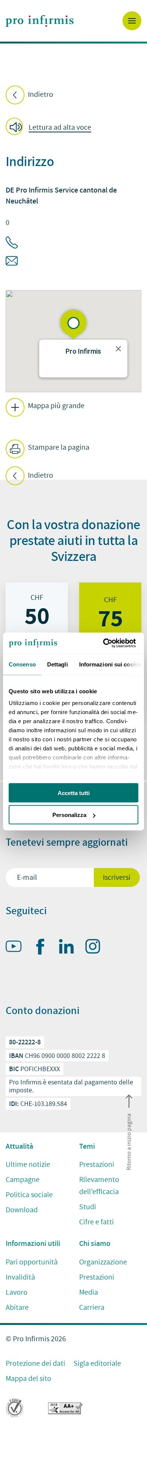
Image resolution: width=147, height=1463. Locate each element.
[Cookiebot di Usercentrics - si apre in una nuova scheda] (105, 643)
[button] (51, 127)
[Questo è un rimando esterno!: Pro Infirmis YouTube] (17, 947)
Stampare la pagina (57, 447)
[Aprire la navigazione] (131, 20)
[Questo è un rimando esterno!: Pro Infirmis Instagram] (96, 947)
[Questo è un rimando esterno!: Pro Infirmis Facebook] (43, 948)
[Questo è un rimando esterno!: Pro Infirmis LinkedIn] (69, 947)
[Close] (118, 349)
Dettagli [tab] (57, 664)
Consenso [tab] (22, 664)
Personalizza (69, 815)
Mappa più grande (55, 406)
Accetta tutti (74, 792)
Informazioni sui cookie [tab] (110, 664)
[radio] (37, 613)
